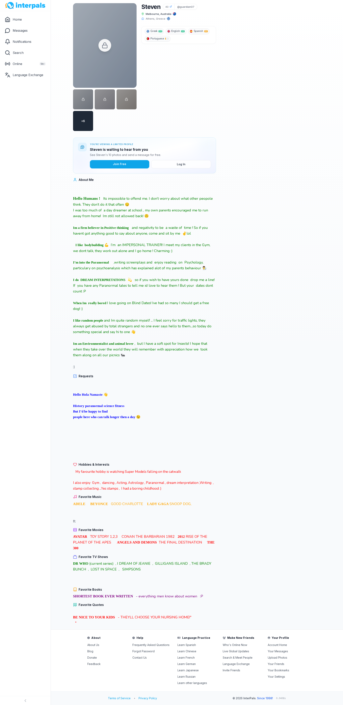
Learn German (186, 664)
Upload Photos (277, 657)
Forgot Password (143, 651)
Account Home (277, 645)
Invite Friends (231, 670)
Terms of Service (119, 698)
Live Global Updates (236, 651)
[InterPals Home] (25, 5)
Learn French (186, 657)
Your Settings (276, 676)
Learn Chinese (186, 651)
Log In (181, 164)
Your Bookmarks (278, 670)
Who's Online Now (235, 645)
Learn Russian (186, 676)
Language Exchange (236, 664)
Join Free (119, 164)
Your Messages (278, 651)
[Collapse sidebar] (25, 700)
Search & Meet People (237, 657)
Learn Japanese (188, 670)
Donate (92, 657)
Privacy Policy (148, 698)
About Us (93, 645)
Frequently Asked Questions (151, 645)
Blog (90, 651)
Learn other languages (192, 683)
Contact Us (139, 657)
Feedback (94, 664)
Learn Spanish (186, 645)
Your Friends (276, 664)
